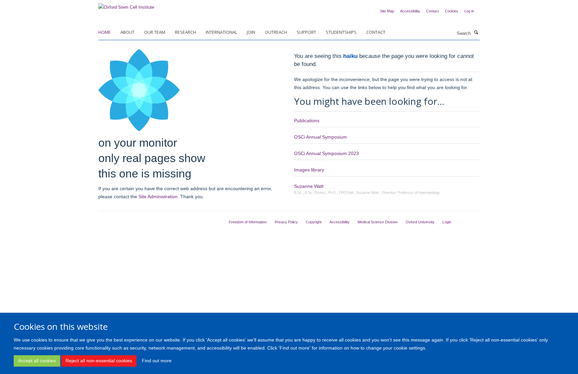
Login (447, 222)
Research (185, 32)
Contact (432, 11)
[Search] (476, 32)
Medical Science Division (378, 222)
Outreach (276, 32)
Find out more (157, 360)
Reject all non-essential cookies (99, 360)
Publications (306, 120)
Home (104, 32)
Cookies (451, 11)
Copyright (313, 222)
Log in (469, 11)
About (127, 32)
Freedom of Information (248, 222)
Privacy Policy (286, 222)
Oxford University (420, 222)
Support (306, 32)
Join (251, 32)
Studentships (341, 32)
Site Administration (158, 196)
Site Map (387, 11)
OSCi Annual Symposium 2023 (326, 153)
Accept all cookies (37, 360)
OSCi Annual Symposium (320, 137)
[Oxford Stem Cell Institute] (126, 5)
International (221, 32)
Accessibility (410, 11)
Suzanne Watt (308, 186)
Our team (154, 32)
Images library (309, 169)
